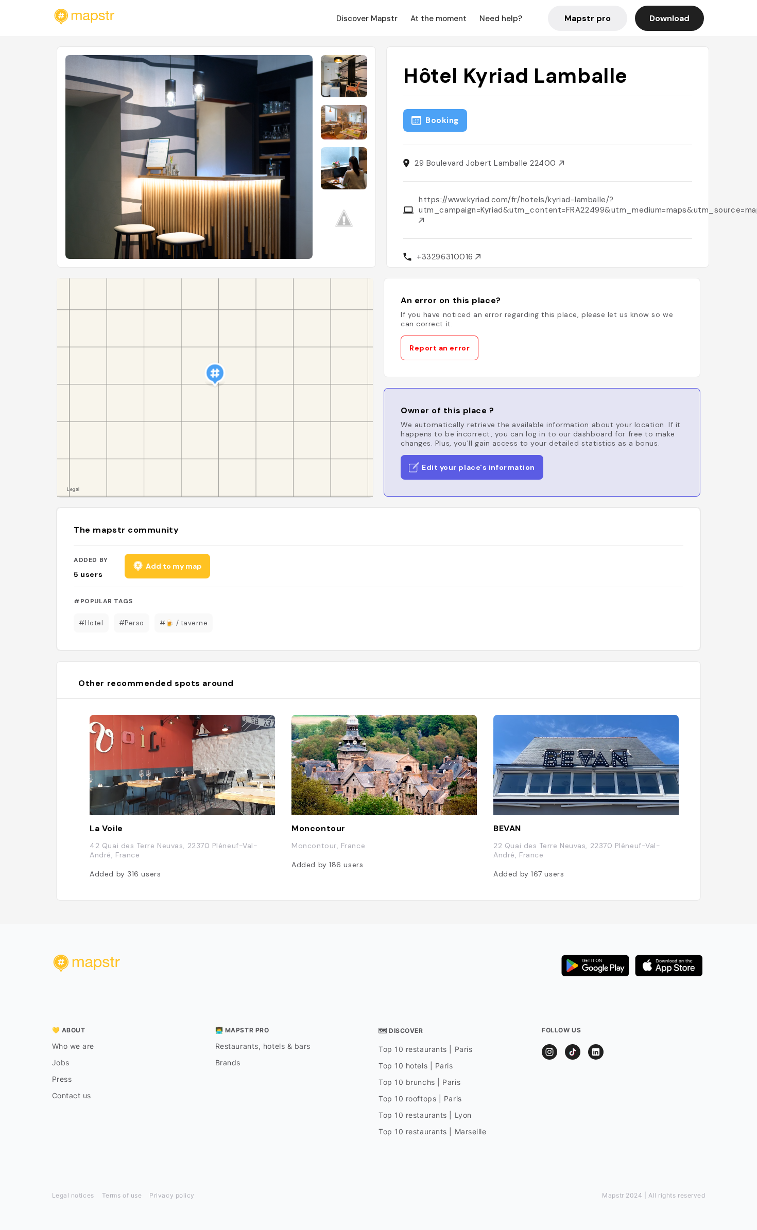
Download (669, 18)
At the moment (438, 18)
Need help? (500, 18)
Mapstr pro (587, 18)
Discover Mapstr (367, 18)
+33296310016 (446, 257)
